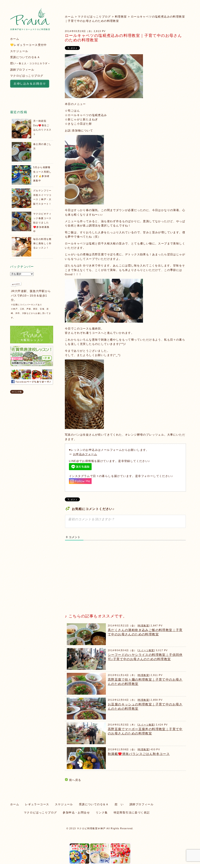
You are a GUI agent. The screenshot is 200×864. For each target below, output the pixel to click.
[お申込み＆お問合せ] (31, 84)
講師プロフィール (22, 69)
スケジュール (19, 51)
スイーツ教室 (146, 650)
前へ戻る (75, 779)
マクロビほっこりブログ (94, 16)
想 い (119, 804)
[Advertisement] (94, 580)
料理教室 (121, 16)
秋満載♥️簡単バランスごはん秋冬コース (139, 754)
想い (30, 63)
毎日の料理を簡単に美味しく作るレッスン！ (42, 243)
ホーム (69, 16)
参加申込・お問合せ (76, 812)
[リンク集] (16, 392)
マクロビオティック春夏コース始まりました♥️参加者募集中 (42, 222)
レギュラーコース (37, 804)
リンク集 (102, 812)
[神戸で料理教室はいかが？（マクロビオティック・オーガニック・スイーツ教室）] (30, 24)
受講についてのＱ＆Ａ (25, 57)
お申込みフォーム (85, 454)
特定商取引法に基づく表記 (132, 812)
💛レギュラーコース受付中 (28, 44)
